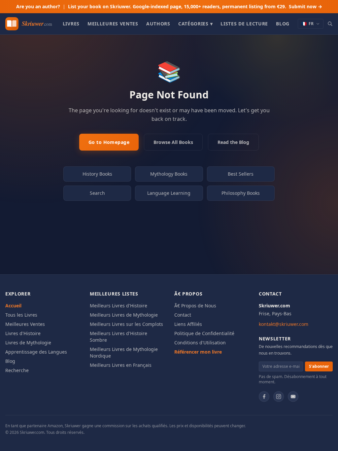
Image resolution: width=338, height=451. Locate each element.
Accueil (13, 305)
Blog (282, 23)
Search (97, 193)
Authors (158, 23)
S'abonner (319, 366)
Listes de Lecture (244, 23)
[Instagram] (278, 396)
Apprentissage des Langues (36, 352)
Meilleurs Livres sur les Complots (126, 324)
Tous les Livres (21, 315)
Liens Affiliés (188, 324)
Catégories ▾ (195, 23)
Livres (71, 23)
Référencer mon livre (198, 352)
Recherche (17, 370)
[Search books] (330, 23)
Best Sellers (241, 174)
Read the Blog (233, 142)
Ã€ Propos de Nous (195, 305)
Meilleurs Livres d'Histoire (118, 305)
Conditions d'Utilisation (200, 342)
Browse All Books (173, 142)
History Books (97, 174)
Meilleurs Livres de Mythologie (124, 315)
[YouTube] (293, 396)
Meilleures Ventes (112, 23)
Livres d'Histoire (23, 333)
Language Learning (168, 193)
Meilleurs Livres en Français (121, 365)
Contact (182, 315)
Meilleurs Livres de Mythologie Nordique (124, 352)
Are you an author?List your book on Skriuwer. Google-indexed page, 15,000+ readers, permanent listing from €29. (169, 6)
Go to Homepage (108, 142)
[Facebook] (264, 396)
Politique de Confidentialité (204, 333)
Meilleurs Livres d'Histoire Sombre (118, 336)
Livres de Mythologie (28, 342)
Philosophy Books (240, 193)
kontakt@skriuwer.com (283, 324)
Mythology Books (168, 174)
